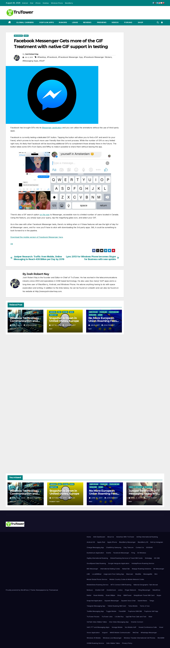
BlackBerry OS (143, 542)
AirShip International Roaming (147, 537)
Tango (151, 601)
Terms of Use (145, 606)
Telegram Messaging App (96, 606)
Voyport (105, 632)
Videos (115, 22)
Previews (101, 22)
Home (89, 537)
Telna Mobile (133, 606)
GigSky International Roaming (97, 558)
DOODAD (149, 547)
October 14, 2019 (59, 498)
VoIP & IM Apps (46, 22)
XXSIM (100, 315)
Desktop (46, 3)
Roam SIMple (110, 595)
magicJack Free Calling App (114, 574)
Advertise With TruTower (125, 537)
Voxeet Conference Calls (148, 627)
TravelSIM (103, 312)
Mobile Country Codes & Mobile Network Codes (127, 579)
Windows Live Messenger (112, 638)
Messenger (18, 35)
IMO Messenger (92, 569)
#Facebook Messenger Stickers (98, 57)
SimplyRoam (93, 312)
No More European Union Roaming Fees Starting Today (102, 320)
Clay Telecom (128, 547)
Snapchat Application (94, 601)
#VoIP (42, 61)
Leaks (75, 22)
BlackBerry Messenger (127, 542)
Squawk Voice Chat (128, 601)
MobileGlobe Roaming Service (97, 585)
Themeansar (53, 590)
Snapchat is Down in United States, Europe (64, 319)
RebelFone (156, 590)
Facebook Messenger (121, 553)
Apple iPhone (112, 542)
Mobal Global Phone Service (97, 579)
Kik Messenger (158, 569)
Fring (133, 553)
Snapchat (53, 315)
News (26, 35)
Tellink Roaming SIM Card (117, 606)
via (11, 244)
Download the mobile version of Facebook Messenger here (36, 237)
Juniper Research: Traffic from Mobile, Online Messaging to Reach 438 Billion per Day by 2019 (39, 258)
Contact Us (140, 547)
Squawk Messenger (112, 601)
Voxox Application (93, 632)
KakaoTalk (126, 569)
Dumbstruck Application (95, 553)
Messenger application (52, 127)
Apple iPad (101, 542)
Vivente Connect (137, 622)
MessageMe (147, 574)
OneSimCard (111, 590)
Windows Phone (57, 3)
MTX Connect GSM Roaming (121, 585)
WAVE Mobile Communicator (120, 632)
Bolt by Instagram (156, 542)
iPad (31, 3)
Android (25, 3)
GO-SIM (157, 558)
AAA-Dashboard (99, 537)
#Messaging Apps (30, 61)
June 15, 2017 (97, 498)
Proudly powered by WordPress (17, 590)
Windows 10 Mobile (94, 638)
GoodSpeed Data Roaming (96, 563)
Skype (159, 595)
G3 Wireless (141, 553)
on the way (45, 214)
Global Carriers (25, 22)
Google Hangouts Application (118, 563)
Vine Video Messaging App (119, 622)
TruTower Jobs (107, 616)
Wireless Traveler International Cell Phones (139, 638)
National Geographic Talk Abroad (146, 585)
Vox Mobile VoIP (130, 627)
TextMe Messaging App (95, 611)
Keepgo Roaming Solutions (141, 569)
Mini (156, 574)
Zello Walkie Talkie (113, 643)
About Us (110, 537)
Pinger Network (130, 590)
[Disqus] (65, 369)
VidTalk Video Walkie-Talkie (97, 622)
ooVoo (120, 590)
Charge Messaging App (95, 547)
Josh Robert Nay (31, 54)
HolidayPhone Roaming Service (143, 563)
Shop (140, 22)
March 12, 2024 (19, 498)
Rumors (63, 22)
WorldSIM (92, 315)
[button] (158, 22)
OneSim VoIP (99, 590)
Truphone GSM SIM (135, 611)
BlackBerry (69, 3)
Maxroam (129, 574)
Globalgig (148, 558)
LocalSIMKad (96, 574)
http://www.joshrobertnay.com (48, 291)
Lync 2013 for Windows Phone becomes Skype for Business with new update (91, 258)
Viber (150, 616)
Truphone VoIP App (151, 611)
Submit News (142, 601)
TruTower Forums (93, 616)
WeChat (135, 632)
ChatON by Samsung (113, 547)
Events (108, 553)
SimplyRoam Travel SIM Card (144, 595)
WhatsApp (148, 487)
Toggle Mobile (111, 611)
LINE (88, 574)
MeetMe (138, 574)
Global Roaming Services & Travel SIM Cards (126, 558)
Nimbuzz (90, 590)
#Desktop (41, 57)
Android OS (91, 542)
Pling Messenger (144, 590)
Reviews (87, 22)
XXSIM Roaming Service (95, 643)
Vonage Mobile (117, 627)
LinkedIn (91, 288)
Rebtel (89, 595)
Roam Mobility (99, 595)
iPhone (38, 3)
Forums (128, 22)
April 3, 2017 (136, 498)
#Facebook (52, 57)
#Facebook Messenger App (70, 57)
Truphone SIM (113, 312)
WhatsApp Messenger (149, 632)
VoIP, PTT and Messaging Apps (98, 627)
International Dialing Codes (110, 569)
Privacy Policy (127, 643)
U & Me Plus (119, 616)
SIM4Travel (127, 595)
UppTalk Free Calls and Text (136, 616)
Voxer (161, 627)
